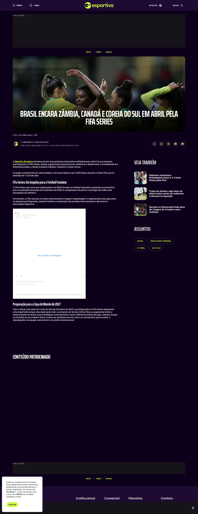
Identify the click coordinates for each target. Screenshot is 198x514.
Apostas (153, 5)
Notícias (156, 247)
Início (88, 52)
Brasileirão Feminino (160, 240)
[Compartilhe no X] (168, 144)
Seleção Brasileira (24, 161)
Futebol (141, 247)
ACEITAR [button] (12, 504)
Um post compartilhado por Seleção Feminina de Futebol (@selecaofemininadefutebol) (49, 294)
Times (35, 5)
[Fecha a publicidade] (193, 507)
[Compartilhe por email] (182, 144)
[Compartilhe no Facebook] (175, 144)
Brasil (109, 52)
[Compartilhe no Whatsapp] (161, 144)
